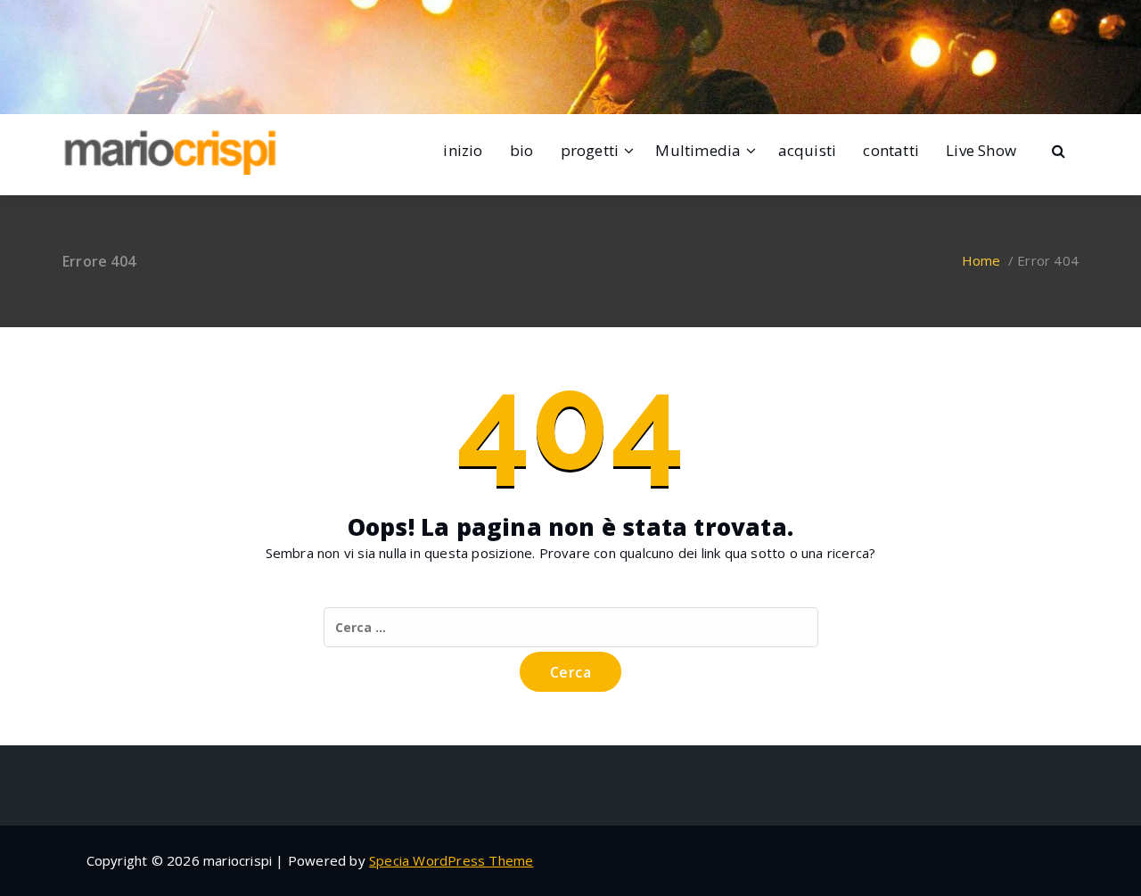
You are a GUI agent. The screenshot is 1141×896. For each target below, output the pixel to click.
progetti (590, 150)
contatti (891, 150)
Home (981, 260)
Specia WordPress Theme (451, 860)
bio (522, 150)
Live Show (981, 150)
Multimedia (698, 150)
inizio (462, 150)
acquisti (807, 150)
